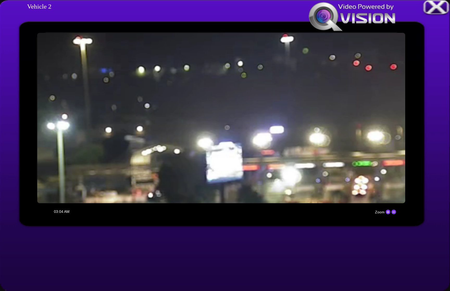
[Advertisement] (225, 259)
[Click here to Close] (437, 6)
